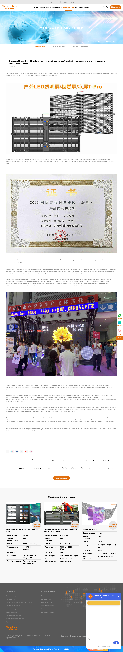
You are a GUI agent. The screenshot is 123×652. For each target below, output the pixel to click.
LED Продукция (10, 591)
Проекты (48, 7)
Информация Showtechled (80, 46)
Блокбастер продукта (12, 596)
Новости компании (68, 7)
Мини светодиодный (12, 609)
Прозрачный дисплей (47, 596)
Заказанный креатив (75, 599)
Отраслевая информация (59, 46)
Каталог (36, 7)
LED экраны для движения (13, 615)
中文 (57, 2)
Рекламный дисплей (47, 602)
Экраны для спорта (11, 612)
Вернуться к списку (61, 478)
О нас (76, 7)
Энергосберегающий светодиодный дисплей (19, 602)
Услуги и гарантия (57, 7)
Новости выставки (111, 41)
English (50, 2)
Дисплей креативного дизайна (15, 619)
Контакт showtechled (76, 602)
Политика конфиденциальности (80, 636)
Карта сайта (64, 636)
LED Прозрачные (11, 599)
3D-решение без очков (47, 612)
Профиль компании (75, 596)
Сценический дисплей (47, 605)
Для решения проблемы (48, 591)
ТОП (119, 337)
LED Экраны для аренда (13, 605)
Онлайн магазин (84, 7)
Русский (72, 2)
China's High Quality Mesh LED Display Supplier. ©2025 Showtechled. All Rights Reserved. (29, 637)
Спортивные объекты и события (50, 609)
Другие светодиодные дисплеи (15, 622)
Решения (42, 7)
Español (64, 2)
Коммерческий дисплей (48, 599)
